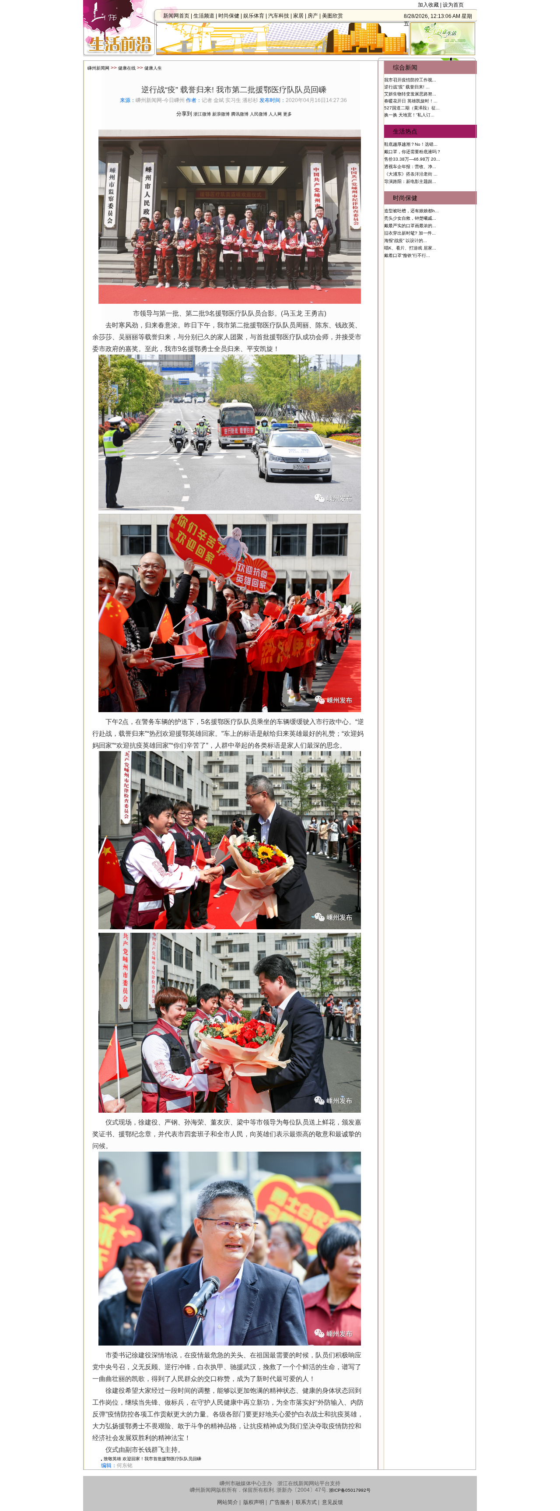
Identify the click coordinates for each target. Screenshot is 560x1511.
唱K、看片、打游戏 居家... (410, 248)
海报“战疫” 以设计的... (405, 240)
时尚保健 (228, 16)
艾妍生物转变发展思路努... (410, 93)
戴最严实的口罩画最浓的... (410, 225)
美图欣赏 (332, 16)
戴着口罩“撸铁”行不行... (407, 255)
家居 (298, 16)
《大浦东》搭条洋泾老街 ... (411, 174)
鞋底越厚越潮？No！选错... (411, 144)
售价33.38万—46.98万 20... (412, 159)
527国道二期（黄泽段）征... (412, 107)
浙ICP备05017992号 (350, 1490)
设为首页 (453, 5)
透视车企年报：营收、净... (410, 166)
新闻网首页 (176, 16)
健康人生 (153, 68)
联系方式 (306, 1502)
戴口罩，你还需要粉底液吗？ (412, 151)
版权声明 (253, 1502)
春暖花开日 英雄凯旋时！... (411, 100)
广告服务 (280, 1502)
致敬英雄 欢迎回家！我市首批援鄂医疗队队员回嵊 (152, 1458)
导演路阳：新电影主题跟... (410, 181)
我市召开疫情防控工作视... (410, 79)
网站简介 (227, 1502)
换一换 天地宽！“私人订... (409, 114)
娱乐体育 (253, 16)
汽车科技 (278, 16)
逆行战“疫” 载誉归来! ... (407, 86)
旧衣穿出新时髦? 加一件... (410, 233)
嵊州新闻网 (98, 68)
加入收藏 (428, 5)
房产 (313, 16)
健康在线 (127, 68)
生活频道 (203, 16)
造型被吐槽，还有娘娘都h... (411, 210)
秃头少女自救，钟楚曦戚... (410, 218)
